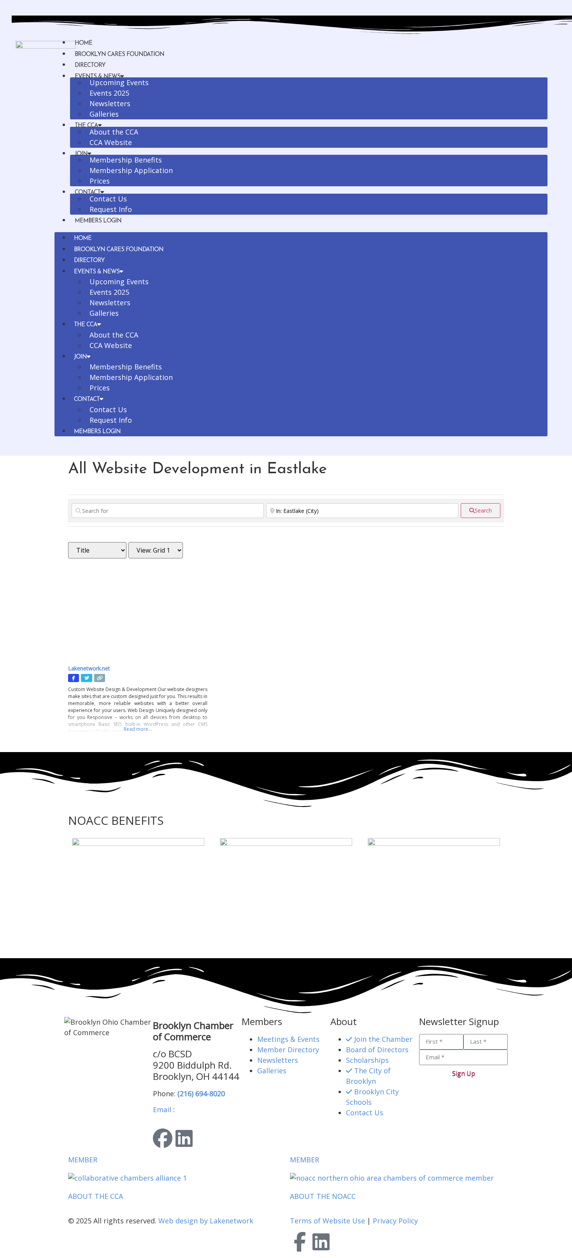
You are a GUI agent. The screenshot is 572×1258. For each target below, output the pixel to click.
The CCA (85, 325)
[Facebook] (162, 1138)
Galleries (104, 114)
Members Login (98, 221)
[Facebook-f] (299, 1241)
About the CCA (113, 131)
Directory (90, 65)
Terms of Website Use (327, 1220)
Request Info (110, 209)
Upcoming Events (119, 82)
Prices (99, 180)
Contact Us (108, 198)
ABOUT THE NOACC (323, 1196)
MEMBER (82, 1159)
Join (81, 154)
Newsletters (109, 103)
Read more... (138, 729)
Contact (87, 399)
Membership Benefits (125, 159)
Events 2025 (109, 93)
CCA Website (110, 142)
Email (162, 1109)
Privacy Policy (395, 1220)
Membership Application (131, 170)
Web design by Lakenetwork (205, 1220)
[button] (300, 231)
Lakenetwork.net (89, 668)
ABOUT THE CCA (95, 1196)
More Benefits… (94, 943)
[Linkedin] (184, 1138)
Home (83, 43)
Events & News (96, 272)
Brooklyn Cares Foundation (119, 55)
